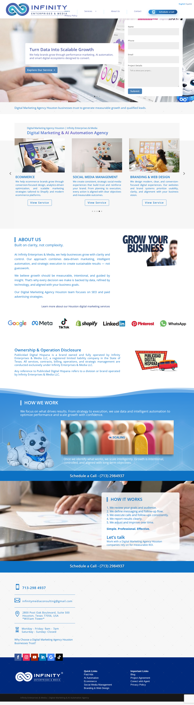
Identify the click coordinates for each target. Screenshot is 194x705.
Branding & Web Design (96, 691)
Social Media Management (98, 688)
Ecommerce (90, 684)
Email (130, 54)
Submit (135, 91)
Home (67, 11)
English (182, 4)
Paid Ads (88, 678)
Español (189, 4)
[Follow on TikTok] (59, 660)
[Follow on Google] (51, 660)
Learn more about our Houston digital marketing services (75, 309)
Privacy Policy (71, 15)
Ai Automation (91, 681)
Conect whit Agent (140, 684)
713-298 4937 (34, 591)
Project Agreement (140, 681)
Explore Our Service (39, 70)
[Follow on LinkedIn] (42, 660)
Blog (133, 678)
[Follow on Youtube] (34, 660)
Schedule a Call (166, 12)
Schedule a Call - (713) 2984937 (97, 479)
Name (131, 26)
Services (88, 11)
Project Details (135, 65)
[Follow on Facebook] (18, 660)
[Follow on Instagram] (26, 660)
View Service (39, 202)
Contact (137, 11)
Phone (131, 40)
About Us (115, 11)
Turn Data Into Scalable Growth (62, 49)
